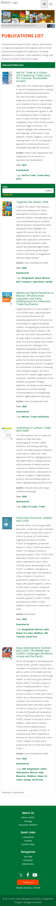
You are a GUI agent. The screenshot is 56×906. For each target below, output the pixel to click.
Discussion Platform (28, 824)
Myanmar (21, 776)
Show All (7, 194)
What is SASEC (28, 817)
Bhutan (46, 278)
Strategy (28, 821)
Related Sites (28, 864)
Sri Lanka (32, 506)
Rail (18, 281)
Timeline (28, 840)
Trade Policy (43, 175)
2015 (24, 165)
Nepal (38, 278)
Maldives (38, 633)
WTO (18, 179)
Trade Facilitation (39, 416)
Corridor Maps (28, 844)
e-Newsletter (28, 837)
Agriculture (39, 281)
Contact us (28, 882)
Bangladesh (28, 278)
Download (21, 170)
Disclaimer (28, 860)
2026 (24, 267)
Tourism (20, 636)
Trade (42, 506)
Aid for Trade (29, 175)
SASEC (43, 768)
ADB (24, 768)
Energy (27, 779)
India (24, 506)
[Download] (7, 77)
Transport (26, 281)
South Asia (31, 636)
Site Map (28, 856)
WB (46, 633)
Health (49, 281)
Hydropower (22, 772)
